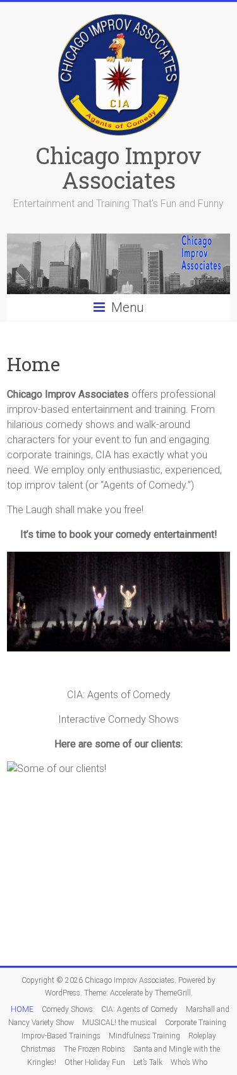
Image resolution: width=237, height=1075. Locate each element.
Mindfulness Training (144, 1035)
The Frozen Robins (94, 1049)
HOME (22, 1009)
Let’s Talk (147, 1062)
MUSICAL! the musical (119, 1022)
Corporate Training (195, 1022)
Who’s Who (189, 1062)
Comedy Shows (67, 1009)
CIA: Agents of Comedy (139, 1009)
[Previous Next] (118, 615)
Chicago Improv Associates (119, 167)
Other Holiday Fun (94, 1062)
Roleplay (202, 1035)
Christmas (38, 1049)
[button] (16, 614)
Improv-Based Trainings (60, 1035)
